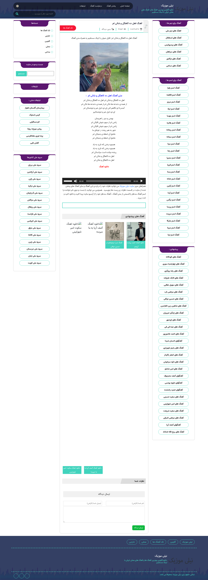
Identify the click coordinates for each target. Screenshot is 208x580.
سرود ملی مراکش (34, 200)
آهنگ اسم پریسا (173, 207)
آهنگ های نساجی (173, 66)
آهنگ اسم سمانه (174, 137)
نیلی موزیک (187, 542)
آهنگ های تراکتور (173, 59)
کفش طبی (34, 143)
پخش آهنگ (111, 5)
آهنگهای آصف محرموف (173, 376)
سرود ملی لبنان (34, 256)
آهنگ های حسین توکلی (173, 299)
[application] (104, 181)
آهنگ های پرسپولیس (173, 45)
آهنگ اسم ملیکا (173, 221)
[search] (17, 14)
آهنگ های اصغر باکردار (173, 355)
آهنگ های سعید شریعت (173, 411)
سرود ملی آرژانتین (34, 172)
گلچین (47, 41)
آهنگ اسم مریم (173, 102)
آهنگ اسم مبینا (173, 228)
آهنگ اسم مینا (174, 144)
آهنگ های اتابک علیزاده (173, 278)
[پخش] (141, 181)
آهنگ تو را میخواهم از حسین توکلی (114, 244)
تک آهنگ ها (68, 27)
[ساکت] (75, 181)
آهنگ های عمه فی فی (173, 327)
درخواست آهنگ (96, 5)
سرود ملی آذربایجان (34, 193)
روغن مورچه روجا (34, 129)
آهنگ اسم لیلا (173, 109)
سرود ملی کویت (34, 263)
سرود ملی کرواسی (34, 221)
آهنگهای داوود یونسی (173, 383)
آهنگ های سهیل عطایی (173, 285)
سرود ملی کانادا (34, 235)
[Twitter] (16, 575)
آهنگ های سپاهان (173, 52)
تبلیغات (82, 5)
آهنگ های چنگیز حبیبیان (173, 313)
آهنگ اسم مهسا (173, 116)
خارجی (47, 35)
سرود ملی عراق (34, 228)
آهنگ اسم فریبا (173, 165)
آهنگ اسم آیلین (173, 186)
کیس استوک (34, 115)
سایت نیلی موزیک (126, 186)
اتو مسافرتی (34, 122)
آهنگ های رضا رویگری (173, 271)
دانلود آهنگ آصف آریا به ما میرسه (93, 470)
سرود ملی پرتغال (34, 207)
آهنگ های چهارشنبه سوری (173, 264)
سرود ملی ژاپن (35, 179)
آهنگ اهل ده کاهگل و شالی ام (127, 23)
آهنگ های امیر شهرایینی (173, 404)
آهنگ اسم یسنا (173, 172)
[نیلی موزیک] (184, 9)
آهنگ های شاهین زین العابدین (173, 306)
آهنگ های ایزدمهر (173, 320)
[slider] (68, 181)
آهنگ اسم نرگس (173, 200)
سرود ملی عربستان (34, 249)
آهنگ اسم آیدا (173, 193)
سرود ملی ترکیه (34, 186)
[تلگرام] (21, 575)
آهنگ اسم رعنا (173, 151)
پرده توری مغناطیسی (34, 136)
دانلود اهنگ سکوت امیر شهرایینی (71, 470)
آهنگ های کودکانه (173, 257)
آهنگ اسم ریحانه (173, 130)
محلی (48, 46)
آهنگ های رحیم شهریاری (173, 348)
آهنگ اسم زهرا (173, 88)
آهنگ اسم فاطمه (174, 95)
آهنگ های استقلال (173, 38)
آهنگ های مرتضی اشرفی (173, 418)
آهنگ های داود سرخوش (173, 362)
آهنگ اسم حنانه (173, 179)
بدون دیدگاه (106, 29)
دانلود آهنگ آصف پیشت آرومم (135, 244)
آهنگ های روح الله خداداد (173, 432)
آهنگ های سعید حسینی (173, 397)
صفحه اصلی (125, 5)
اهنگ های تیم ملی (173, 31)
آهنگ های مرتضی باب (173, 292)
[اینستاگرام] (27, 575)
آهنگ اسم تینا (173, 235)
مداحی (47, 52)
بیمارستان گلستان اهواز (34, 108)
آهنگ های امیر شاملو (173, 369)
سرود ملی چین (34, 242)
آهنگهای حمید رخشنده (173, 390)
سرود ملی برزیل (34, 165)
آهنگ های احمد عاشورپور (173, 334)
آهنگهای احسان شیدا (173, 341)
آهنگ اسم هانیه (173, 123)
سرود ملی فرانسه (34, 214)
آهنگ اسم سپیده (173, 214)
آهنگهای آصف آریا (173, 425)
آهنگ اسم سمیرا (173, 158)
